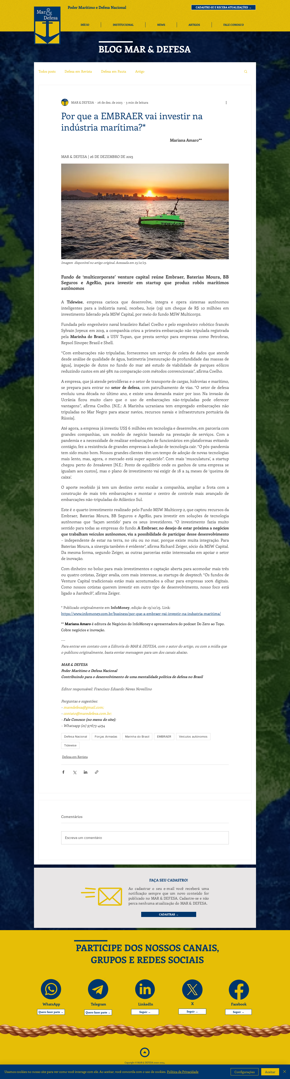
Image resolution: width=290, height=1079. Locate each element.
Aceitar (270, 1072)
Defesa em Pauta (113, 71)
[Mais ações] (226, 102)
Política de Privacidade (182, 1071)
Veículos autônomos (193, 736)
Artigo (139, 71)
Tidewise (70, 745)
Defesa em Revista (78, 71)
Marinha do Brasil (137, 736)
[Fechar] (284, 1071)
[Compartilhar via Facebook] (63, 772)
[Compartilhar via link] (96, 772)
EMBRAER (164, 736)
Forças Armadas (106, 736)
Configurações (244, 1072)
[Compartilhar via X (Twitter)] (74, 772)
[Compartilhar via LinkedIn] (85, 772)
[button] (223, 7)
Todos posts (47, 71)
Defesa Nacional (75, 736)
